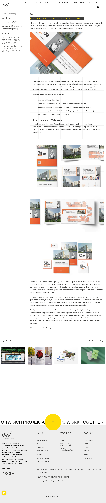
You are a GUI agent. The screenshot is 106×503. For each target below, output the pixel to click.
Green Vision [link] (63, 2)
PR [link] (38, 444)
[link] (4, 493)
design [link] (4, 14)
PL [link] (91, 7)
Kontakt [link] (100, 2)
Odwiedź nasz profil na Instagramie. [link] (42, 328)
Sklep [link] (90, 2)
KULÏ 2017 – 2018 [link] (94, 341)
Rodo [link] (63, 440)
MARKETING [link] (42, 440)
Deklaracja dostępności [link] (66, 449)
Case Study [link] (49, 2)
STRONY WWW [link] (43, 458)
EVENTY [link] (40, 454)
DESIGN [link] (40, 447)
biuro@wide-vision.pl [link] (60, 477)
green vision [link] (43, 462)
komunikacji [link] (6, 468)
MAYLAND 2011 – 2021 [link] (13, 341)
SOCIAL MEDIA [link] (43, 451)
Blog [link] (82, 2)
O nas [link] (74, 2)
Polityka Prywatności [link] (66, 444)
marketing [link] (12, 14)
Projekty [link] (27, 2)
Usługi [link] (37, 2)
